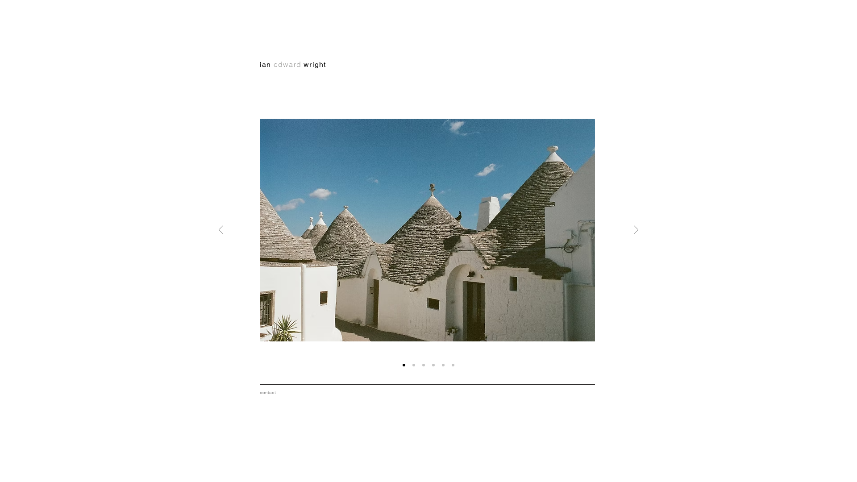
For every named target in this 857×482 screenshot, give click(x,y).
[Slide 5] (413, 365)
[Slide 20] (453, 365)
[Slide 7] (443, 365)
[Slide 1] (423, 365)
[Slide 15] (404, 365)
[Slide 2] (433, 365)
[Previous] (221, 230)
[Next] (636, 230)
